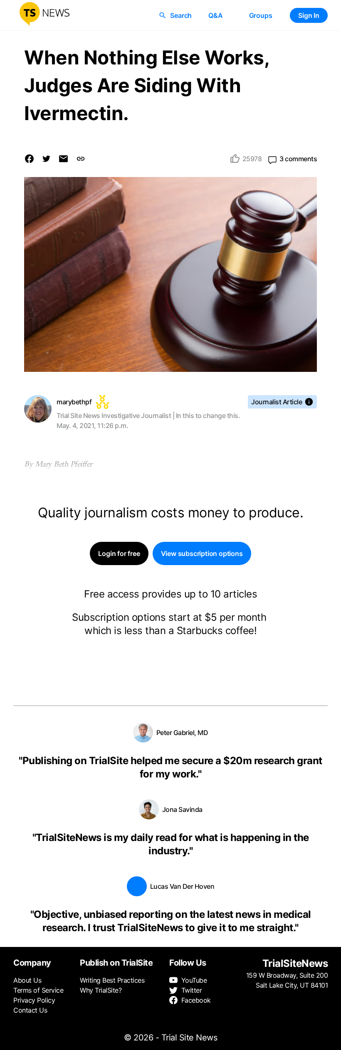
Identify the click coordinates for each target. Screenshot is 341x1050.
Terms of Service (38, 990)
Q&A (215, 15)
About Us (27, 980)
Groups (260, 15)
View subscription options (202, 553)
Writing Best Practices (112, 980)
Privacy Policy (34, 1000)
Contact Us (30, 1010)
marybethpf (74, 402)
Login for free (119, 553)
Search (181, 15)
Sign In (308, 15)
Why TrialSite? (100, 990)
